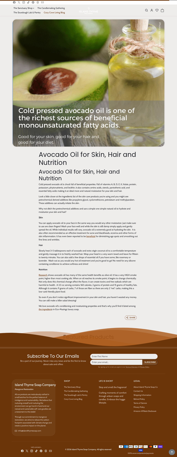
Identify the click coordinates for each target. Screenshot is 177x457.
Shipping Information (142, 395)
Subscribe (150, 362)
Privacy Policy (144, 367)
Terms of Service (131, 367)
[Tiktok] (28, 2)
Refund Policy (139, 399)
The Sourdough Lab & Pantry (27, 12)
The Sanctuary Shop (72, 387)
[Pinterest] (33, 2)
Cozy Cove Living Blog (54, 12)
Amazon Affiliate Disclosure (145, 411)
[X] (19, 2)
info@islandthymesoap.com (29, 430)
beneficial (90, 236)
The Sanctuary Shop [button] (23, 8)
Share (132, 317)
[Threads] (37, 2)
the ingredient (45, 309)
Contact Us (138, 391)
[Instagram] (23, 2)
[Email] (42, 2)
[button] (146, 10)
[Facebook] (14, 2)
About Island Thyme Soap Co (146, 387)
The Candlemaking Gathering (51, 8)
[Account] (151, 10)
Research (43, 275)
